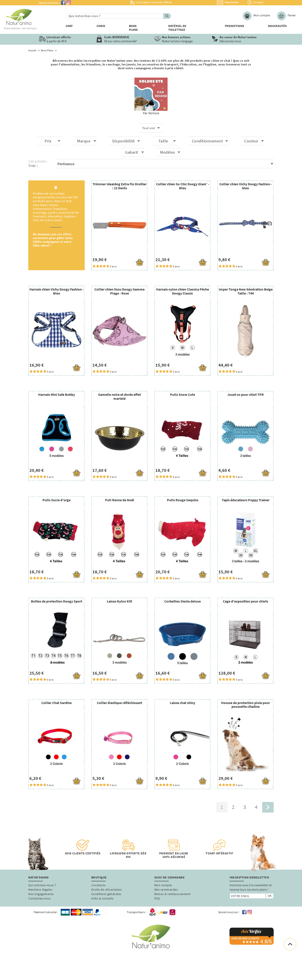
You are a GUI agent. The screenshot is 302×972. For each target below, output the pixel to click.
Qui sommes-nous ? (42, 885)
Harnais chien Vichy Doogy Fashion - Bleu (56, 291)
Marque (83, 141)
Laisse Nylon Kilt (119, 601)
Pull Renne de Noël (119, 500)
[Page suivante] (268, 807)
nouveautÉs (277, 26)
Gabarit (131, 152)
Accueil (32, 50)
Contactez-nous (39, 898)
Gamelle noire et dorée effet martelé (119, 396)
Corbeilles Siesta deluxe (182, 601)
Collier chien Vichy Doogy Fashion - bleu (245, 186)
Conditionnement (207, 141)
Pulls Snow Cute (182, 394)
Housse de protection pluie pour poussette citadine (245, 704)
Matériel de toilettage (177, 28)
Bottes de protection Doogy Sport (56, 601)
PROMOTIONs (234, 26)
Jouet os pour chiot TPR (245, 394)
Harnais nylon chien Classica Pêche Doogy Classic (182, 291)
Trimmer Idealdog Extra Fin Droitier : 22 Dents (120, 186)
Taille (163, 141)
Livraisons (98, 885)
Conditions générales (106, 894)
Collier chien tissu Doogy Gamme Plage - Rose (119, 291)
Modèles (167, 152)
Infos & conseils (102, 898)
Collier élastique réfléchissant (119, 702)
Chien (101, 26)
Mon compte (163, 885)
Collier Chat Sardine (56, 702)
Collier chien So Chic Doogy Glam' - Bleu (182, 186)
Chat (69, 26)
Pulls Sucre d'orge (56, 500)
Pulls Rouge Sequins (182, 500)
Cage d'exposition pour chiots (245, 601)
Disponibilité (123, 141)
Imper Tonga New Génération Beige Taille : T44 (246, 291)
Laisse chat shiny (182, 702)
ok (269, 896)
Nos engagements (41, 894)
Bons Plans (133, 28)
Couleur (251, 141)
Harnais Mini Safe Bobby (56, 394)
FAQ (157, 898)
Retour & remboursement (172, 894)
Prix (48, 141)
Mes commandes (166, 890)
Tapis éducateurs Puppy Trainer (246, 500)
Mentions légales (40, 890)
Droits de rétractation (106, 890)
